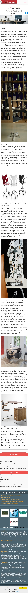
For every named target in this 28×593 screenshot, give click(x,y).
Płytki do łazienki (4, 477)
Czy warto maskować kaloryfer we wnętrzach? (12, 501)
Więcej (17, 591)
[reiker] (14, 525)
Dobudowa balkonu (5, 497)
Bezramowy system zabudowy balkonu (10, 499)
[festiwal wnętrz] (23, 516)
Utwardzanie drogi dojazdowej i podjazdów (11, 495)
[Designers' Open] (14, 516)
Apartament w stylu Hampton (6, 459)
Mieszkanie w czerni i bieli (6, 461)
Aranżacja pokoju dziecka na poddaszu (9, 456)
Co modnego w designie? (6, 474)
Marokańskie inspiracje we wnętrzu (8, 463)
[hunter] (5, 516)
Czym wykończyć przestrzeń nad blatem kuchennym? (12, 466)
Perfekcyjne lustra (4, 479)
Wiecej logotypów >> (20, 527)
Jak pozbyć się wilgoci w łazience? (9, 503)
